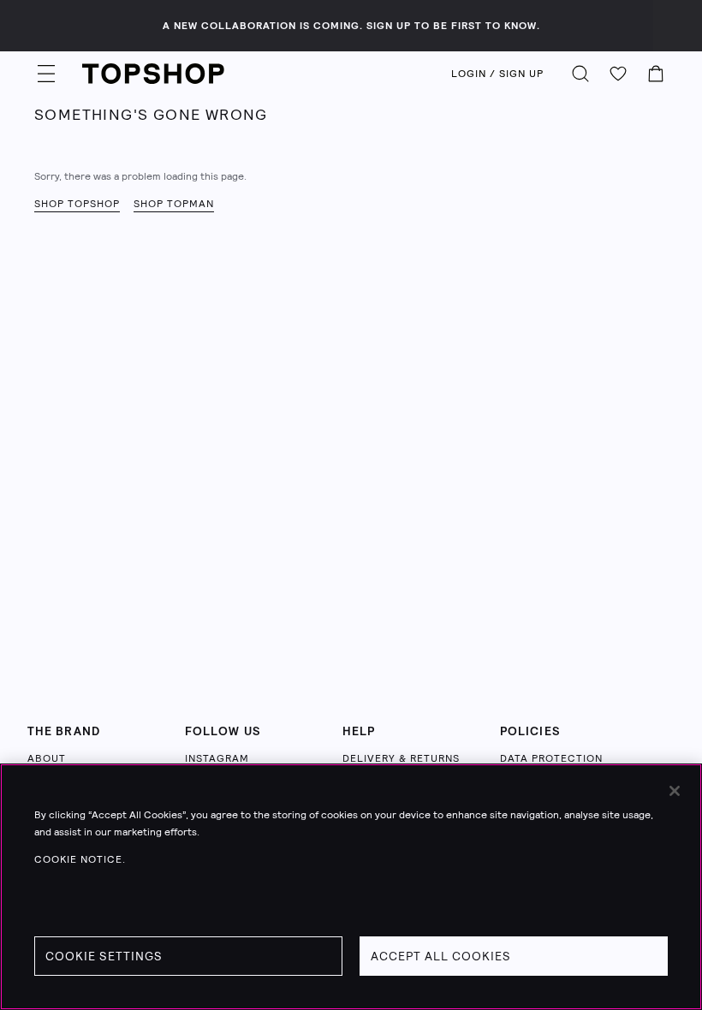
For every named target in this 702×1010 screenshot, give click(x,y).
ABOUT (46, 758)
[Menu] (46, 73)
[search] (580, 73)
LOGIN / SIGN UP (497, 73)
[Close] (674, 791)
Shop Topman (174, 204)
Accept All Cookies (441, 956)
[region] (351, 886)
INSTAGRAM (217, 758)
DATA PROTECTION (551, 758)
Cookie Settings (104, 956)
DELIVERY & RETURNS (401, 758)
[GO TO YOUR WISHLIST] (618, 73)
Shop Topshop (77, 204)
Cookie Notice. (80, 859)
